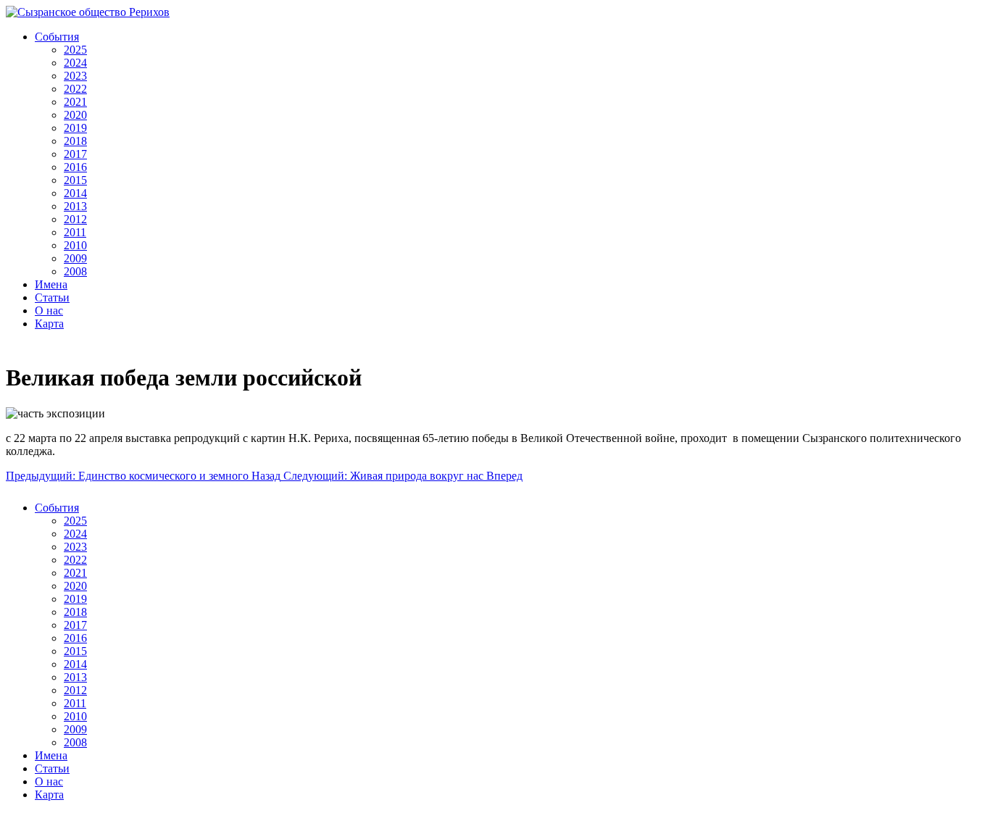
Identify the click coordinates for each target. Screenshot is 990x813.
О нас (49, 310)
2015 (75, 180)
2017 (75, 154)
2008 (75, 271)
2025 (75, 49)
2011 (75, 232)
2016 (75, 167)
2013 (75, 206)
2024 (75, 63)
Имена (51, 284)
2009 (75, 258)
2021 (75, 102)
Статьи (52, 297)
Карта (49, 323)
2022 (75, 89)
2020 (75, 115)
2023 (75, 76)
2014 (75, 193)
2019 (75, 128)
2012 (75, 219)
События (57, 36)
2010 (75, 245)
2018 (75, 141)
